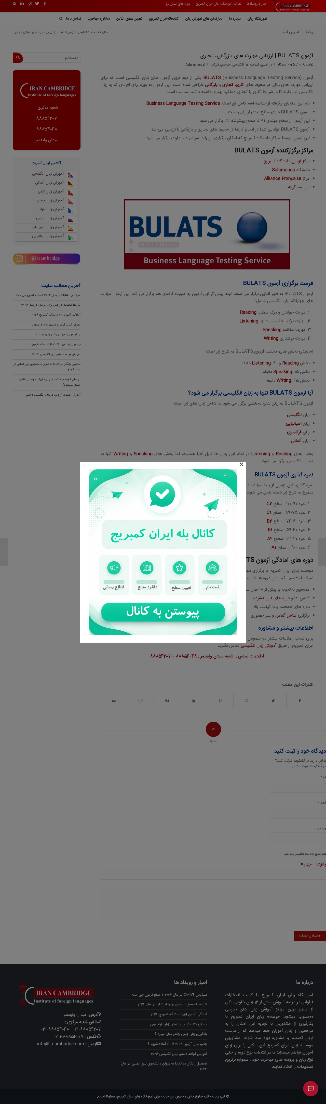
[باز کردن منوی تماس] (310, 1088)
